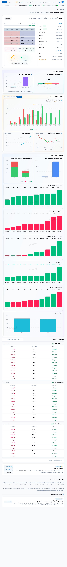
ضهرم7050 (54, 388)
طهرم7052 (13, 393)
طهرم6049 (13, 373)
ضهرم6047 (59, 206)
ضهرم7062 (53, 206)
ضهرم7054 (54, 398)
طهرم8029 (13, 443)
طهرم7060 (42, 231)
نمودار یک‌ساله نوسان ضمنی (19, 63)
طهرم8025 (13, 432)
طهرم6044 (48, 231)
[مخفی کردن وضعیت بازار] (3, 5)
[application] (18, 83)
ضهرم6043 (7, 206)
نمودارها (8, 18)
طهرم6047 (30, 231)
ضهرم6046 (36, 206)
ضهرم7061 (42, 257)
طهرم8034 (13, 456)
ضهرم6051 (42, 206)
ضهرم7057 (13, 257)
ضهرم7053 (54, 396)
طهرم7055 (13, 401)
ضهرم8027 (54, 437)
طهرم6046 (19, 231)
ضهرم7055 (48, 282)
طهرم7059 (7, 257)
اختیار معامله (62, 9)
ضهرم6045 (48, 206)
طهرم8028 (13, 440)
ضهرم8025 (54, 432)
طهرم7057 (36, 282)
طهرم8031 (13, 448)
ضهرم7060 (30, 206)
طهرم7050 (13, 388)
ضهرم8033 (54, 453)
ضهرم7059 (36, 257)
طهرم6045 (53, 231)
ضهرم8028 (54, 440)
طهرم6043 (59, 231)
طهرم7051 (13, 390)
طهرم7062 (19, 257)
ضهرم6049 (19, 206)
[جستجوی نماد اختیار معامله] (19, 2)
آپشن (61, 2)
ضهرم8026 (54, 435)
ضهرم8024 (54, 429)
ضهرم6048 (24, 206)
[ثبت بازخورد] (17, 2)
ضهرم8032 (54, 451)
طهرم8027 (13, 437)
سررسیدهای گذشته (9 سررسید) (55, 460)
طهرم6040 (13, 231)
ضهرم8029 (54, 443)
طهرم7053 (13, 396)
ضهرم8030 (54, 445)
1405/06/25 (19, 96)
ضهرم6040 (54, 349)
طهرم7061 (42, 282)
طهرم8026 (13, 435)
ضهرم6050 (54, 376)
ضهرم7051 (54, 390)
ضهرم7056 (54, 404)
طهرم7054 (30, 282)
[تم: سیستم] (14, 2)
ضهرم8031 (54, 448)
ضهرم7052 (54, 393)
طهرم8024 (13, 429)
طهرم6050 (13, 376)
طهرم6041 (7, 231)
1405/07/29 (13, 96)
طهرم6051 (13, 379)
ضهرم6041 (54, 352)
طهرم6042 (36, 231)
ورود (9, 2)
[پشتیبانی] (22, 2)
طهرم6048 (13, 371)
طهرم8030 (13, 445)
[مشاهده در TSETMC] (29, 18)
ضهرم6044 (13, 206)
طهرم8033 (12, 453)
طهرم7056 (13, 404)
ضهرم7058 (30, 257)
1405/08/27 (6, 96)
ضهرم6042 (54, 354)
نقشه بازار (55, 2)
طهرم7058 (24, 231)
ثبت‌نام (4, 2)
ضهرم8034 (54, 456)
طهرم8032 (13, 451)
